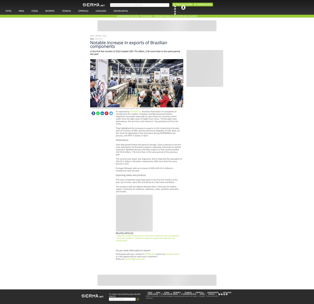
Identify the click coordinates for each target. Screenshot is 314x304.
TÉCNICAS (66, 11)
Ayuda (202, 294)
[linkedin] (175, 14)
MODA (21, 11)
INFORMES (50, 11)
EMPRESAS (83, 11)
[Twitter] (111, 113)
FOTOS (8, 11)
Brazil (104, 36)
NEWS (92, 36)
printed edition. (173, 254)
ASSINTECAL (135, 111)
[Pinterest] (107, 113)
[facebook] (175, 6)
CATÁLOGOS (101, 11)
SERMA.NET (150, 254)
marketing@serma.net (134, 259)
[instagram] (175, 9)
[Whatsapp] (98, 113)
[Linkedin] (102, 113)
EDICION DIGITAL (121, 11)
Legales (211, 294)
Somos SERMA (153, 294)
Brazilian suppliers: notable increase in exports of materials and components (145, 239)
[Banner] (157, 25)
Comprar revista (204, 4)
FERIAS (35, 11)
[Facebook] (93, 113)
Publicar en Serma (184, 4)
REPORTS (98, 36)
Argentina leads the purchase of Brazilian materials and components (148, 235)
